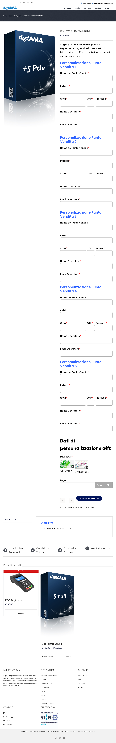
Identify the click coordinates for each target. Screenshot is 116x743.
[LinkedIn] (4, 713)
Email (8, 721)
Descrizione (9, 519)
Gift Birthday (82, 472)
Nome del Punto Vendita (74, 73)
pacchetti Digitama (84, 507)
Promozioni (45, 687)
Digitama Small (52, 644)
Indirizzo (65, 86)
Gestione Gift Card (47, 703)
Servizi (80, 687)
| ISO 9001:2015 (90, 731)
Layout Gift (66, 456)
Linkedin (8, 713)
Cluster (43, 680)
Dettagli (21, 613)
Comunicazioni (46, 683)
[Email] (4, 721)
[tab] (17, 519)
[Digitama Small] (57, 605)
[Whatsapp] (4, 717)
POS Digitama (14, 600)
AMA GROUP (82, 676)
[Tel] (4, 724)
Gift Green (66, 470)
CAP (90, 98)
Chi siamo (81, 683)
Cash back (45, 699)
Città (63, 98)
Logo (63, 480)
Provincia (101, 98)
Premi (43, 691)
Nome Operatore (70, 111)
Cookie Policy (80, 731)
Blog (79, 680)
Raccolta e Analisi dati (49, 676)
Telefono (9, 725)
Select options (48, 657)
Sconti (43, 695)
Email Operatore (70, 124)
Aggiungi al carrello (89, 498)
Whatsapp (9, 717)
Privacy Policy (69, 731)
